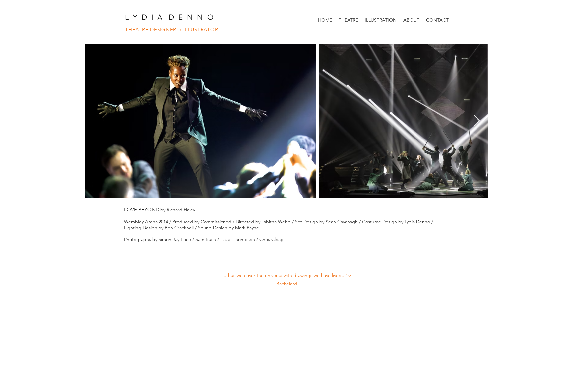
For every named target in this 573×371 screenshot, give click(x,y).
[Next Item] (476, 121)
